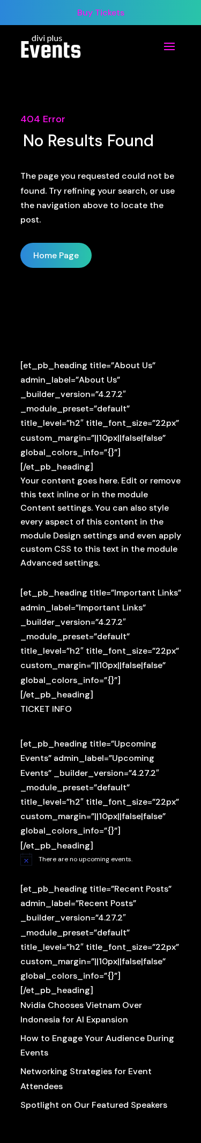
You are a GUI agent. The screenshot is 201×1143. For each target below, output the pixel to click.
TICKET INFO (46, 709)
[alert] (100, 859)
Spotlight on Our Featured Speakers (93, 1104)
